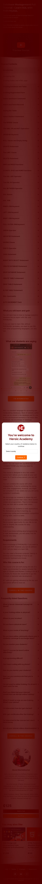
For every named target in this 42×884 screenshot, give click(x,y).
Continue (20, 457)
